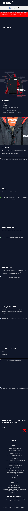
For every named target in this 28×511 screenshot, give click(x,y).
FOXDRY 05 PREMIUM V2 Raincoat (15, 450)
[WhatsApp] (14, 8)
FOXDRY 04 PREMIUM (14, 16)
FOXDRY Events (14, 475)
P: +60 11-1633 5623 (14, 485)
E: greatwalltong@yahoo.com (14, 487)
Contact (14, 479)
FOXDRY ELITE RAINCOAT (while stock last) (15, 460)
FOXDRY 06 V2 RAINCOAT (15, 452)
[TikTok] (18, 8)
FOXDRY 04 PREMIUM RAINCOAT (14, 455)
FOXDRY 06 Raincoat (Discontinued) (15, 470)
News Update (14, 474)
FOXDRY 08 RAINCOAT (14, 447)
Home (14, 443)
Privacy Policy (14, 492)
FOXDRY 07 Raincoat (15, 453)
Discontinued (14, 462)
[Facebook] (10, 8)
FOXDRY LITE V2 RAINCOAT (15, 464)
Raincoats (14, 445)
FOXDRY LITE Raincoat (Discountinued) (15, 472)
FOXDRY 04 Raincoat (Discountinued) (15, 469)
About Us (14, 477)
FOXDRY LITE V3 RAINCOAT (15, 448)
